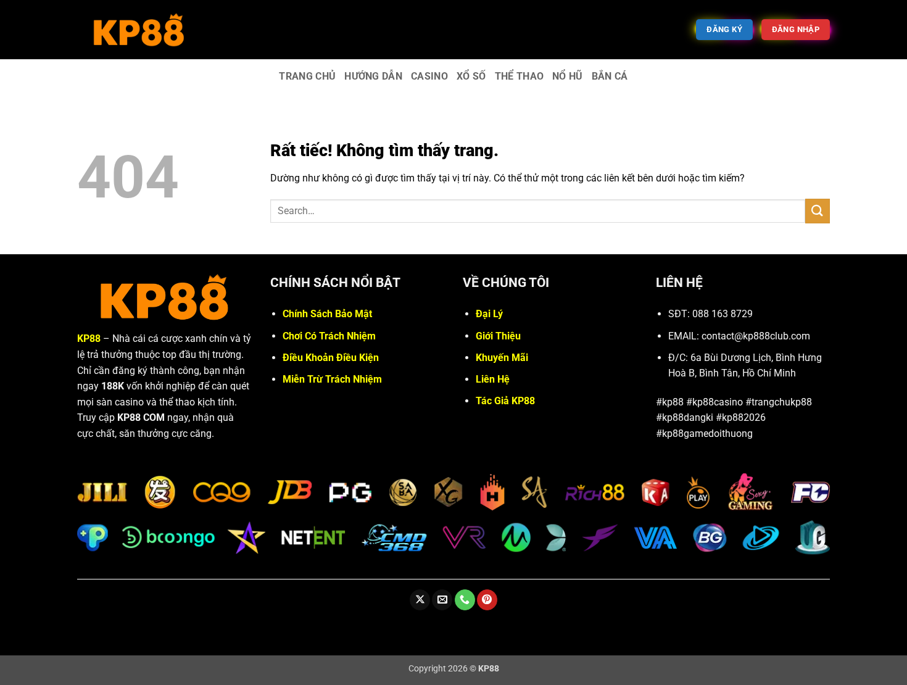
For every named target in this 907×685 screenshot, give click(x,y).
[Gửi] (817, 211)
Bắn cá (610, 76)
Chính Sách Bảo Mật (327, 314)
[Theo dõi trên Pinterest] (487, 599)
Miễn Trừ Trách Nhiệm (332, 379)
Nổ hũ (567, 76)
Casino (429, 76)
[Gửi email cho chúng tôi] (442, 599)
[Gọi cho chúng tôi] (465, 599)
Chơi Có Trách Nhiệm (329, 336)
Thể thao (519, 76)
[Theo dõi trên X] (420, 599)
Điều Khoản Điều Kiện (331, 357)
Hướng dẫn (373, 76)
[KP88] (139, 29)
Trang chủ (307, 76)
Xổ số (471, 76)
